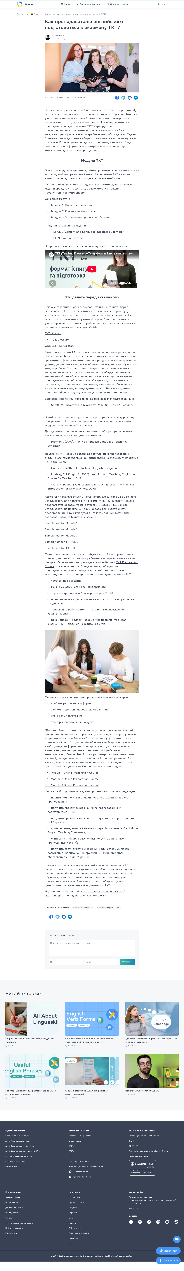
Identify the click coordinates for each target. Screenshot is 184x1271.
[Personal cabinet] (164, 4)
